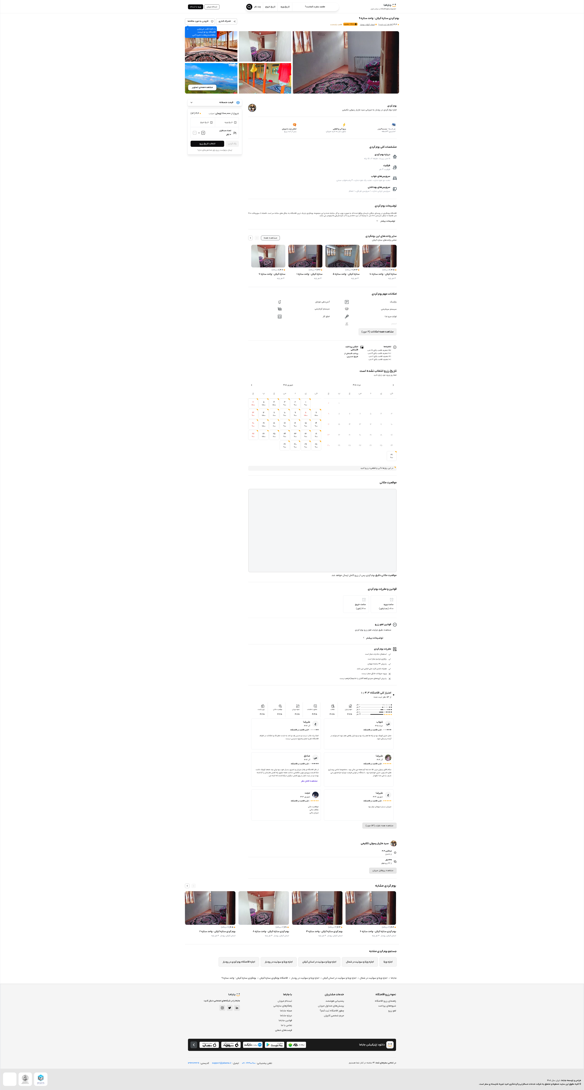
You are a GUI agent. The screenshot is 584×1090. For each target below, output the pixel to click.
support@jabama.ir (221, 1063)
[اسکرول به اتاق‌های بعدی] (250, 238)
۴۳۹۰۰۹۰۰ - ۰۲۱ (248, 1063)
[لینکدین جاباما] (237, 1008)
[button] (346, 62)
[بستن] (187, 29)
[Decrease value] (194, 133)
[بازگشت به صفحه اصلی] (193, 1044)
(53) (385, 24)
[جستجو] (249, 7)
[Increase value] (203, 133)
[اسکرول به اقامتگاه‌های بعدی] (187, 886)
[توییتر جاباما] (230, 1008)
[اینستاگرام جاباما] (222, 1008)
